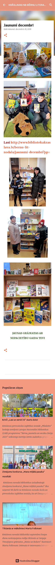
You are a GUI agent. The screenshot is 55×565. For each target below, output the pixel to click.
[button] (5, 35)
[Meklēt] (51, 5)
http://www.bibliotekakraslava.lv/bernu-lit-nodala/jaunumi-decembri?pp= (27, 147)
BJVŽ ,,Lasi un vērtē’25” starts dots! (20, 420)
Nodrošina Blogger (29, 560)
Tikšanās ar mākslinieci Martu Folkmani (22, 528)
